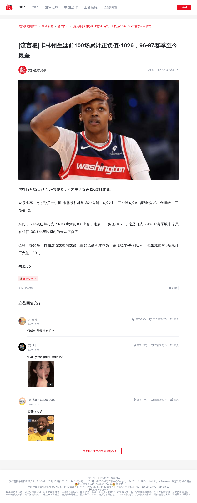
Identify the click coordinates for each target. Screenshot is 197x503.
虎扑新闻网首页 (27, 26)
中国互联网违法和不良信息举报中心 (101, 487)
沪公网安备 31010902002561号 (95, 484)
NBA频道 (47, 26)
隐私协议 (115, 478)
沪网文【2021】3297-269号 (93, 481)
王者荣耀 (91, 7)
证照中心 (113, 481)
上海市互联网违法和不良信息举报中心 (63, 487)
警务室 (119, 484)
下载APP (184, 7)
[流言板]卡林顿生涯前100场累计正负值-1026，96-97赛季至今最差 (112, 26)
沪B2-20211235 (43, 481)
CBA (35, 7)
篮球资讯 (63, 26)
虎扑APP (92, 478)
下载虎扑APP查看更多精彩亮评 (98, 451)
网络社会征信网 (36, 487)
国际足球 (51, 7)
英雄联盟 (110, 7)
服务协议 (104, 478)
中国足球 (71, 7)
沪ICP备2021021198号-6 (65, 481)
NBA (22, 7)
